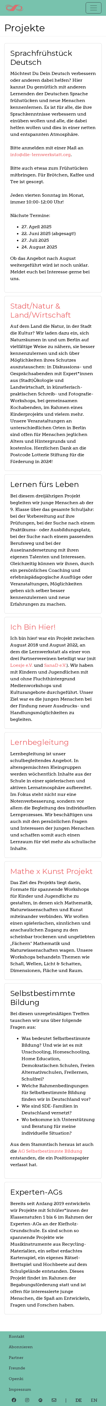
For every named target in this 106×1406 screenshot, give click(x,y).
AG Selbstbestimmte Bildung (50, 1151)
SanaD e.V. (55, 665)
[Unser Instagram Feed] (27, 1400)
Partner (16, 1357)
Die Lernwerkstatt (14, 8)
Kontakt (16, 1336)
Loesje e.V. (21, 665)
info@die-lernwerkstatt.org (40, 154)
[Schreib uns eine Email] (54, 1400)
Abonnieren (21, 1347)
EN (94, 1400)
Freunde (17, 1368)
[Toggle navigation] (93, 8)
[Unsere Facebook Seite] (14, 1400)
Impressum (20, 1389)
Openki (16, 1378)
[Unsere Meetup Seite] (40, 1400)
